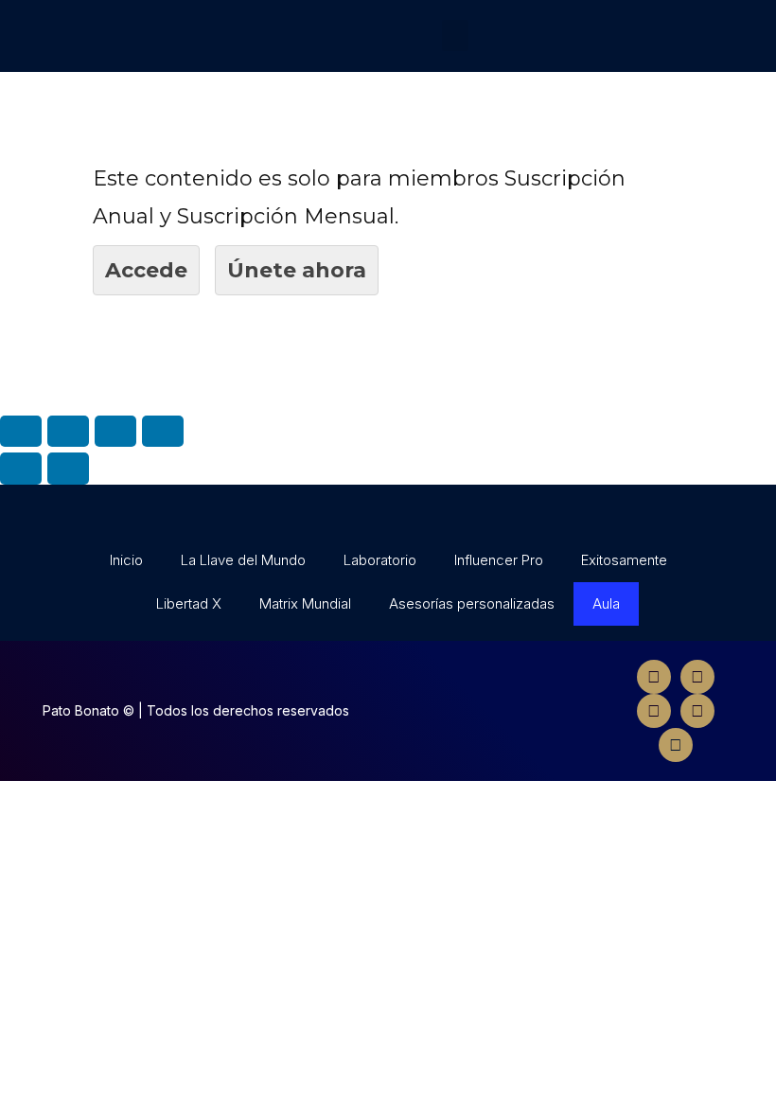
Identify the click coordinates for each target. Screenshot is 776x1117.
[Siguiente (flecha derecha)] (68, 468)
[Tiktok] (676, 745)
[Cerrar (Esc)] (21, 431)
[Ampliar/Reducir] (163, 431)
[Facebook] (654, 677)
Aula (606, 603)
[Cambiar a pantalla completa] (115, 431)
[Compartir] (68, 431)
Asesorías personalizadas (472, 603)
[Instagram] (654, 711)
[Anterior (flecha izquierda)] (21, 468)
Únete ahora (296, 270)
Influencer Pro (498, 560)
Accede (146, 270)
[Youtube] (697, 711)
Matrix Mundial (305, 603)
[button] (455, 35)
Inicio (126, 560)
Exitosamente (624, 560)
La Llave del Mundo (243, 560)
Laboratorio (380, 560)
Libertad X (188, 603)
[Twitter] (697, 677)
